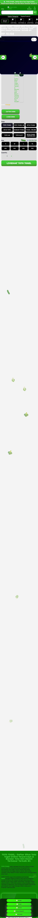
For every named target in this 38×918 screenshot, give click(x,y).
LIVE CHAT (19, 914)
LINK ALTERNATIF (20, 910)
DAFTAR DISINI (10, 111)
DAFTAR (20, 907)
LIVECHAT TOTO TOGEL (19, 163)
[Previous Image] (3, 57)
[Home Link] (14, 8)
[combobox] (17, 12)
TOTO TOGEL (5, 866)
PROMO (20, 900)
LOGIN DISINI (10, 117)
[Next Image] (35, 57)
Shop (2, 8)
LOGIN (19, 903)
